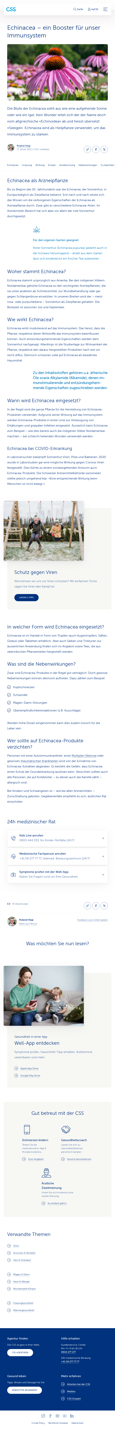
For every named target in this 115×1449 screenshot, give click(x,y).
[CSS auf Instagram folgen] (43, 1416)
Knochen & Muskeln (24, 1253)
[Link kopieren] (87, 149)
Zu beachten (107, 165)
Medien (71, 1391)
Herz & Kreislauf (22, 1260)
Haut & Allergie (21, 1281)
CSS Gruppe (74, 1398)
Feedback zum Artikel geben (92, 920)
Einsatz (52, 165)
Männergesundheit (23, 1310)
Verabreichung (67, 165)
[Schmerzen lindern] (38, 1143)
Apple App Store (29, 1068)
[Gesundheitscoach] (77, 1143)
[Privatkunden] (11, 9)
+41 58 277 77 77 (70, 1361)
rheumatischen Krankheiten (39, 761)
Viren (16, 1245)
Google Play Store (30, 1075)
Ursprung (27, 165)
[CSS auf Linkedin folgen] (72, 1416)
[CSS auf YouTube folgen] (64, 1416)
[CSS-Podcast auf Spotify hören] (57, 1416)
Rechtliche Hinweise (58, 1423)
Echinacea (12, 165)
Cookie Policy (38, 1423)
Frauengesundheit (23, 1303)
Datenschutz (77, 1423)
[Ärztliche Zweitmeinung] (57, 1187)
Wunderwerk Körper (24, 1288)
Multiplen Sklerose (84, 755)
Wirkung (39, 165)
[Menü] (105, 9)
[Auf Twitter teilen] (104, 149)
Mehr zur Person (28, 923)
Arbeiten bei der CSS (78, 1384)
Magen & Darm (21, 1274)
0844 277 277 (68, 1352)
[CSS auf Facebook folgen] (50, 1416)
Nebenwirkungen (88, 165)
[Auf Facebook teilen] (95, 149)
